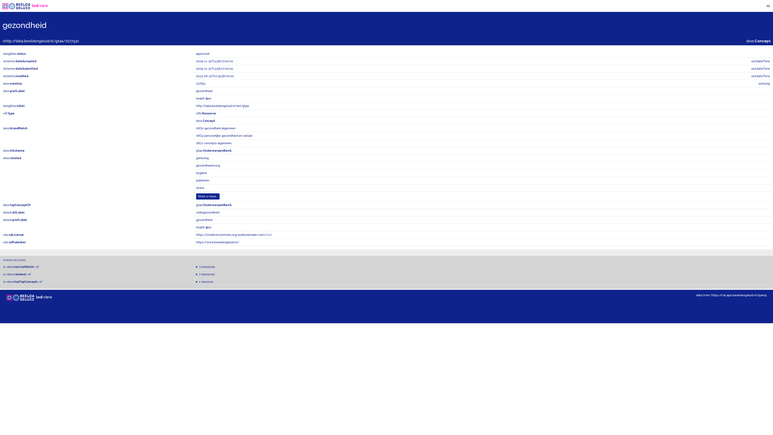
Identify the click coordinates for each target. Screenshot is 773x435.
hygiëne (201, 173)
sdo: (13, 234)
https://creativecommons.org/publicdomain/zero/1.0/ (234, 234)
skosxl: (14, 212)
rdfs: (206, 113)
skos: (758, 41)
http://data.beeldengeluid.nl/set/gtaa (222, 106)
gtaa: (213, 150)
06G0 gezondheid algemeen (216, 128)
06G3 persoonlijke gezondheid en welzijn (224, 135)
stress (200, 188)
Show (208, 196)
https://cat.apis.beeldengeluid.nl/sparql (739, 295)
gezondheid (204, 220)
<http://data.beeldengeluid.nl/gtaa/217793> (40, 41)
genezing (202, 158)
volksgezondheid (207, 212)
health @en (203, 227)
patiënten (202, 180)
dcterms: (19, 61)
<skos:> (20, 266)
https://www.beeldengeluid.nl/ (217, 242)
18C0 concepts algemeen (213, 143)
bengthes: (14, 53)
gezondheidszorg (208, 165)
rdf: (8, 113)
